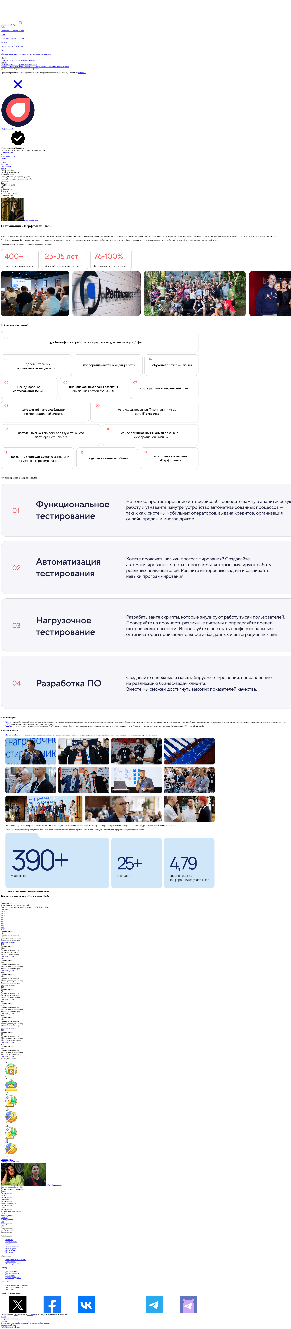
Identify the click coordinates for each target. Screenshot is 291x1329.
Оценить (4, 909)
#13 (6, 1156)
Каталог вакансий (12, 1246)
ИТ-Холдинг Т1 (7, 1230)
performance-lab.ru (8, 152)
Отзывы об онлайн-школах (15, 1260)
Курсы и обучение (26, 67)
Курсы (17, 1327)
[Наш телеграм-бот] (188, 1313)
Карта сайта (10, 1250)
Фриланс (4, 1191)
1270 (16, 1315)
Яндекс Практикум (8, 1203)
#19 (6, 1108)
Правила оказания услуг (14, 1287)
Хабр (3, 1327)
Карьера (12, 1327)
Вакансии (5, 67)
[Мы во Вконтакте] (86, 1313)
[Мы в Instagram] (120, 1313)
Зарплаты (59, 67)
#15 (6, 1076)
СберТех (4, 1218)
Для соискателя (11, 1272)
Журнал (66, 67)
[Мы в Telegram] (154, 1313)
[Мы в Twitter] (18, 1313)
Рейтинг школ (10, 1262)
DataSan (8, 726)
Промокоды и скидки (13, 1264)
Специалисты (14, 67)
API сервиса (10, 1276)
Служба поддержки (13, 1278)
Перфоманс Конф (12, 735)
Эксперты (37, 67)
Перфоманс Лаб (7, 129)
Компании (45, 67)
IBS (2, 1226)
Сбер (3, 1207)
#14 (6, 1124)
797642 (30, 1315)
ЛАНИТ (4, 1195)
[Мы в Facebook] (52, 1313)
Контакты (9, 1252)
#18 (6, 1140)
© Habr (3, 1317)
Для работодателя (12, 1274)
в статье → (82, 73)
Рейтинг (52, 67)
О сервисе (9, 1240)
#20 (6, 1092)
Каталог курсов (11, 1248)
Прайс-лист (9, 1289)
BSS (2, 1222)
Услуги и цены (11, 1242)
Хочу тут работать (8, 156)
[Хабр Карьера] (10, 23)
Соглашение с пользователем (16, 1285)
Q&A (7, 1327)
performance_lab (7, 189)
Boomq (8, 722)
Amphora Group (7, 1199)
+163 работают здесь (54, 1185)
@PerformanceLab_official (10, 193)
